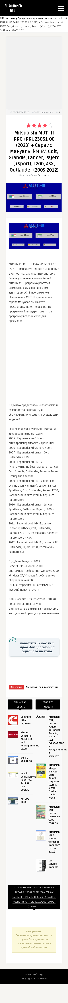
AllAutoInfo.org (8, 18)
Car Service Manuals (53, 864)
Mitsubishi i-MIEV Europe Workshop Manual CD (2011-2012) (54, 842)
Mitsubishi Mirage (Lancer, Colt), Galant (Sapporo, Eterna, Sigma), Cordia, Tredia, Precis (54, 781)
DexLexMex (43, 175)
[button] (61, 8)
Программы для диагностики (36, 18)
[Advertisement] (34, 360)
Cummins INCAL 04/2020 (26, 720)
